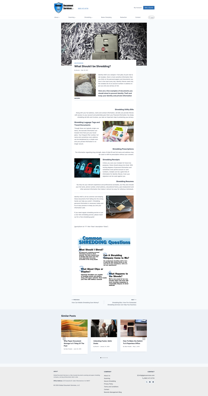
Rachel (78, 70)
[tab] (100, 357)
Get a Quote (149, 7)
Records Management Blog (113, 392)
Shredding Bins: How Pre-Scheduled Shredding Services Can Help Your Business (122, 302)
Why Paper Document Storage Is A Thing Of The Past (74, 343)
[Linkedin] (153, 382)
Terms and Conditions (111, 386)
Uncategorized (78, 63)
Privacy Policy (108, 384)
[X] (146, 382)
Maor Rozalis (68, 349)
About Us (107, 375)
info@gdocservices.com (146, 375)
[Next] (143, 338)
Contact (137, 17)
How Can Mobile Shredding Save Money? (85, 301)
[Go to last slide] (64, 338)
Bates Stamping (106, 17)
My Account (138, 7)
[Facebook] (150, 382)
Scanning (107, 378)
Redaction (123, 17)
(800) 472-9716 (83, 8)
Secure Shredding (110, 381)
